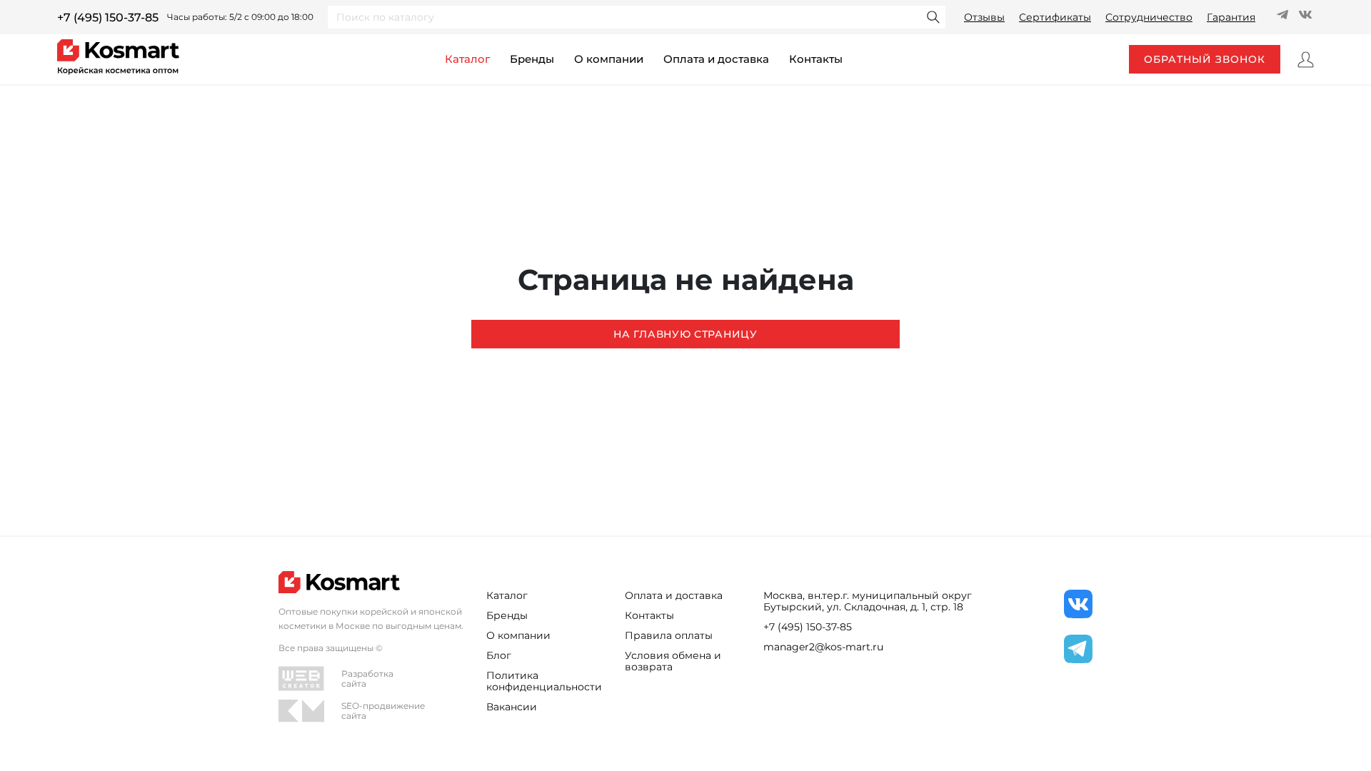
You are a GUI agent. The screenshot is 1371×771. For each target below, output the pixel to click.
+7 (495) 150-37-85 (108, 17)
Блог (498, 655)
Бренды (532, 59)
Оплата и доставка (716, 59)
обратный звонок (1204, 59)
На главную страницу (685, 334)
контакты (816, 59)
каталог (467, 59)
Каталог (507, 595)
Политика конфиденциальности (544, 681)
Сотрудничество (1148, 17)
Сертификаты (1055, 17)
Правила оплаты (669, 635)
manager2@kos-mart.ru (823, 646)
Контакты (649, 615)
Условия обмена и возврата (673, 661)
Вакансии (511, 706)
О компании (608, 59)
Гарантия (1231, 17)
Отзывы (984, 17)
